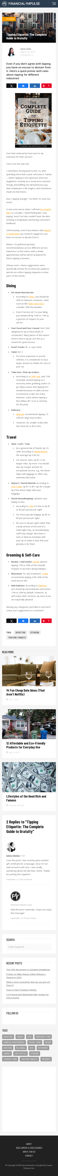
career (20, 1036)
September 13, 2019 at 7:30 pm (23, 918)
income (48, 1042)
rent (32, 1047)
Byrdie (36, 561)
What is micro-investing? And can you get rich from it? (28, 984)
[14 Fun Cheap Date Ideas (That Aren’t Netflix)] (29, 685)
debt (29, 1036)
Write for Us (29, 1151)
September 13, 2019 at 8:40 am (19, 879)
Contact (29, 1155)
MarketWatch (40, 451)
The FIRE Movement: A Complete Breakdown (28, 969)
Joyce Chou (25, 48)
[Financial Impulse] (21, 5)
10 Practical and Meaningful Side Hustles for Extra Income (27, 996)
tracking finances (17, 637)
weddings (46, 1059)
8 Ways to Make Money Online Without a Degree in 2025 (26, 976)
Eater (31, 296)
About (29, 1143)
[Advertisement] (29, 1099)
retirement (43, 1047)
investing (8, 1047)
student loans (10, 1059)
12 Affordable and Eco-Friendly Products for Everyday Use (25, 745)
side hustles (20, 1053)
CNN (31, 506)
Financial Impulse (27, 1165)
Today (45, 573)
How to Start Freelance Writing (21, 989)
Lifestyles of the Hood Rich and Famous (26, 798)
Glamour (20, 414)
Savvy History (13, 855)
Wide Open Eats (36, 303)
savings (7, 1053)
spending (34, 632)
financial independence (14, 1042)
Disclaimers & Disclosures (29, 1147)
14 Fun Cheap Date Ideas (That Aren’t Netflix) (25, 692)
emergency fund (43, 1036)
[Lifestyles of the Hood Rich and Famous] (29, 791)
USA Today (16, 486)
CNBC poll (35, 376)
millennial (20, 1047)
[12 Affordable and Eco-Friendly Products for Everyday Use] (29, 738)
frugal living (35, 1042)
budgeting (20, 632)
